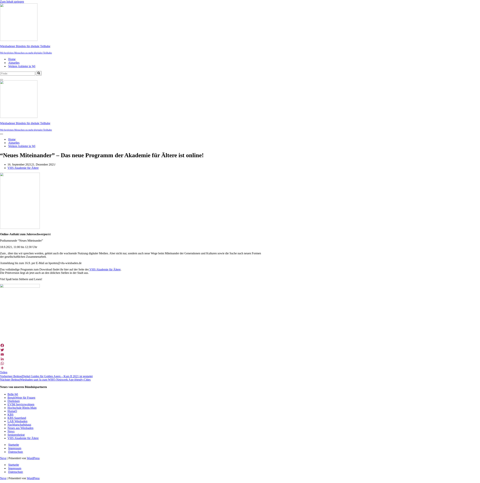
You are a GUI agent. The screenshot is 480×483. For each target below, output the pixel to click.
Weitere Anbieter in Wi (21, 66)
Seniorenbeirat (16, 434)
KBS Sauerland (17, 417)
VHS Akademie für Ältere (23, 167)
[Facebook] (168, 345)
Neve (3, 458)
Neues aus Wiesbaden (20, 428)
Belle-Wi (13, 394)
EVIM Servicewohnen (21, 404)
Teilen (3, 372)
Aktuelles (14, 62)
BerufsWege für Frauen (21, 397)
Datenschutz (15, 451)
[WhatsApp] (168, 363)
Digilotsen (14, 401)
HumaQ (12, 411)
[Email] (168, 354)
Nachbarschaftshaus (19, 424)
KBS (11, 414)
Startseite (13, 444)
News (11, 431)
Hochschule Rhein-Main (22, 407)
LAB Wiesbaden (17, 421)
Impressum (14, 448)
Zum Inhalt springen (12, 1)
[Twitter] (168, 350)
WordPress (33, 458)
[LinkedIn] (168, 359)
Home (12, 59)
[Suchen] (39, 73)
